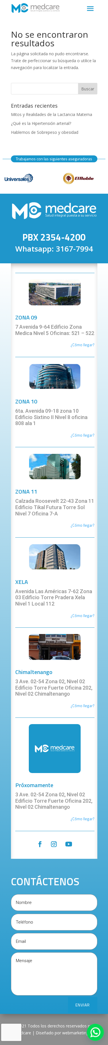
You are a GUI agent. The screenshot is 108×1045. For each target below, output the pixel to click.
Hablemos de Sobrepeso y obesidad (44, 132)
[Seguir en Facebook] (40, 844)
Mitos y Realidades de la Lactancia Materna (51, 114)
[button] (95, 1032)
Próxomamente (34, 785)
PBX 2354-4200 (54, 237)
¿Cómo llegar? (82, 435)
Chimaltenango (33, 671)
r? (92, 345)
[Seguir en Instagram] (54, 844)
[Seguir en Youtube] (68, 844)
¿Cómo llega (81, 345)
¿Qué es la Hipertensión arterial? (41, 123)
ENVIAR (82, 1005)
